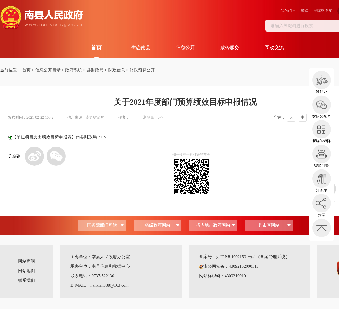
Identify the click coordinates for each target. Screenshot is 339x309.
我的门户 (288, 11)
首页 (96, 47)
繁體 (304, 11)
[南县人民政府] (41, 17)
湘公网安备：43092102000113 (230, 266)
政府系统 (73, 70)
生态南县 (140, 47)
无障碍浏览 (323, 11)
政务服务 (229, 47)
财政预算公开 (142, 70)
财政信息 (116, 70)
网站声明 (26, 261)
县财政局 (95, 70)
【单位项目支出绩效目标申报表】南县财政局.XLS (59, 137)
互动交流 (274, 47)
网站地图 (26, 270)
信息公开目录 (48, 70)
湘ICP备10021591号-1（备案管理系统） (253, 256)
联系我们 (26, 280)
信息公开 (185, 47)
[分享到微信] (56, 156)
